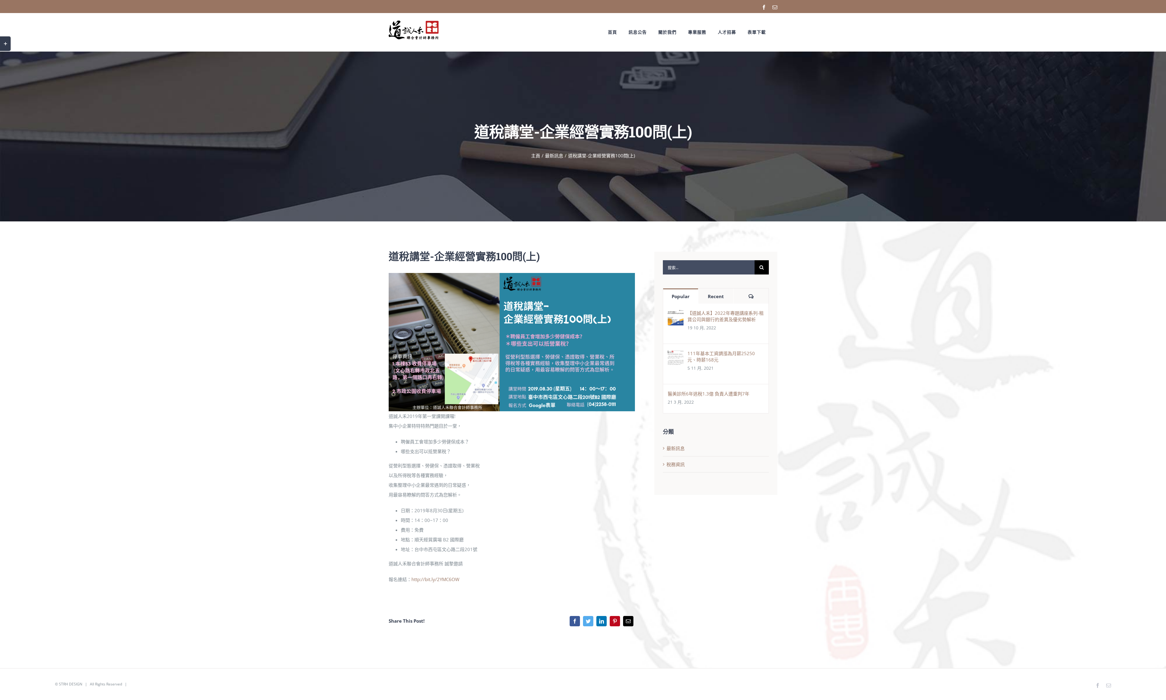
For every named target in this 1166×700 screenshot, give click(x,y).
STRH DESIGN (70, 684)
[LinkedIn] (601, 621)
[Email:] (628, 621)
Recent (716, 296)
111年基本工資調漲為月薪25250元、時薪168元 (721, 356)
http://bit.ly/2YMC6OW (435, 579)
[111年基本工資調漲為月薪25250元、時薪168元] (676, 355)
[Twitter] (588, 621)
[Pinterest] (615, 621)
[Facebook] (574, 621)
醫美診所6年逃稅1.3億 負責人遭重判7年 (708, 394)
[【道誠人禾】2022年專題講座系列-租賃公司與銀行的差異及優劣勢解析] (676, 314)
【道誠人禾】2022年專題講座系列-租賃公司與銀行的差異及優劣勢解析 (725, 316)
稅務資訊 (676, 464)
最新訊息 (676, 448)
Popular (681, 296)
